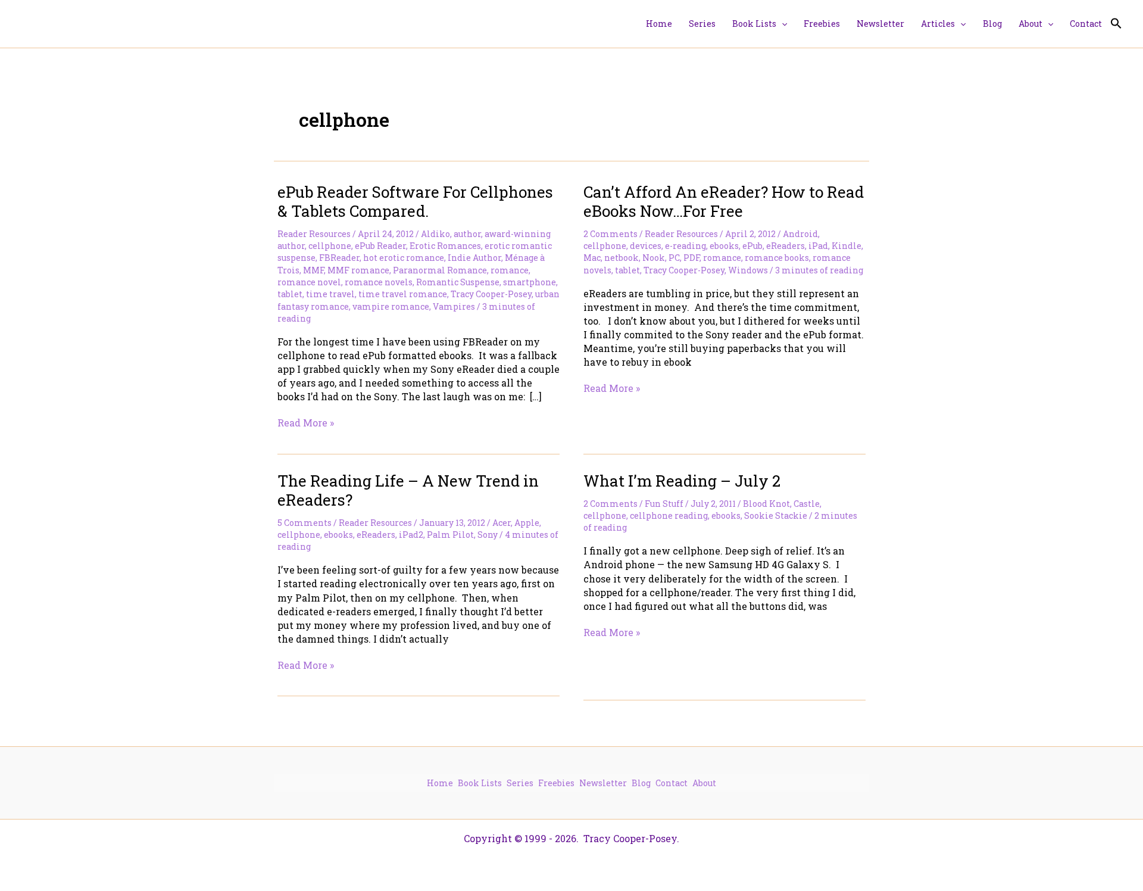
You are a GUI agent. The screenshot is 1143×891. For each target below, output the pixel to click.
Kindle (846, 245)
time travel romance (402, 294)
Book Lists (480, 783)
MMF (313, 270)
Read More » (305, 422)
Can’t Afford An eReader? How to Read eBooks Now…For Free (723, 201)
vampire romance (390, 306)
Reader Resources (314, 233)
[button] (781, 24)
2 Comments (610, 233)
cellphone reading (669, 515)
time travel (330, 294)
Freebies (556, 783)
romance (510, 270)
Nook (653, 257)
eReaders (785, 245)
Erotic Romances (445, 245)
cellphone (329, 245)
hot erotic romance (403, 257)
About (704, 783)
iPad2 (411, 534)
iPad (818, 245)
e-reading (685, 245)
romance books (777, 257)
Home (440, 783)
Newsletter (603, 783)
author (467, 233)
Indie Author (474, 257)
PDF (691, 257)
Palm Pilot (450, 534)
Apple (526, 522)
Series (520, 783)
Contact (671, 783)
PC (674, 257)
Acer (501, 522)
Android (800, 233)
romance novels (379, 282)
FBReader (339, 257)
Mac (592, 257)
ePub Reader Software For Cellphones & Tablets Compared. (415, 201)
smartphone (529, 282)
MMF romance (358, 270)
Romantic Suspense (457, 282)
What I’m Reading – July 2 (681, 481)
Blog (641, 783)
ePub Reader (380, 245)
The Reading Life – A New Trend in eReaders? (408, 490)
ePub (752, 245)
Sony (487, 534)
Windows (748, 270)
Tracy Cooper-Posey (491, 294)
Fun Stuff (664, 503)
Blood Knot (766, 503)
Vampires (454, 306)
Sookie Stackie (775, 515)
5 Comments (304, 522)
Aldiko (435, 233)
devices (645, 245)
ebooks (724, 245)
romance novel (309, 282)
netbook (621, 257)
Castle (807, 503)
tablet (289, 294)
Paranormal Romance (440, 270)
